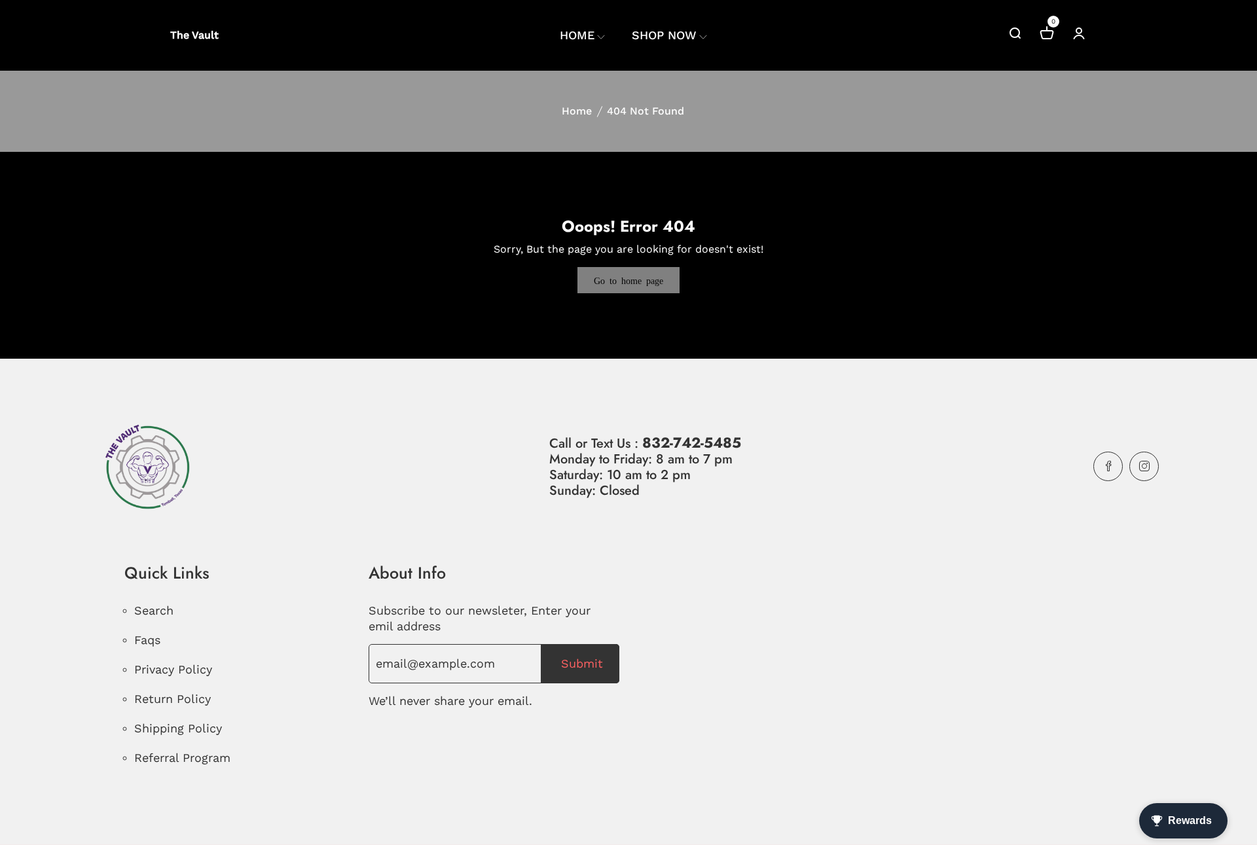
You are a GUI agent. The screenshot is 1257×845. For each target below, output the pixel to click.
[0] (1047, 35)
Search (153, 610)
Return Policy (172, 699)
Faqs (147, 640)
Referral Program (182, 757)
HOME (577, 35)
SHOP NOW (664, 35)
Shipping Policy (178, 728)
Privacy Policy (173, 669)
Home (577, 111)
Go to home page (628, 280)
